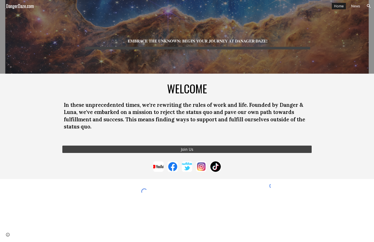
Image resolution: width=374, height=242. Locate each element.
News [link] (355, 6)
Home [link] (339, 6)
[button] (369, 6)
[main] (197, 37)
